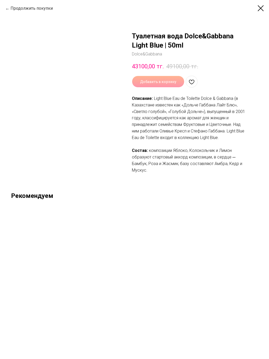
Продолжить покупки (32, 8)
